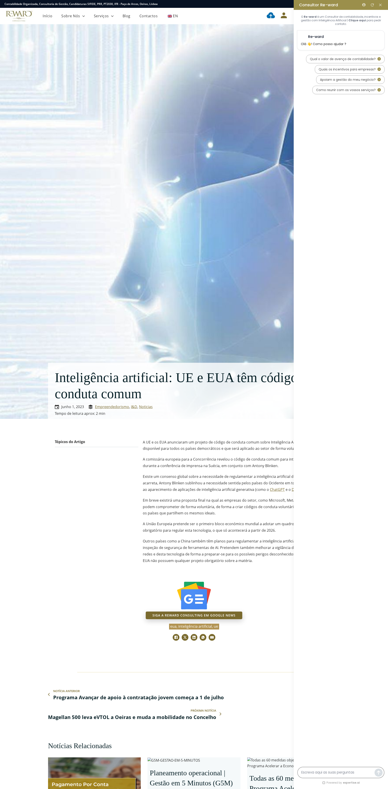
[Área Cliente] (283, 16)
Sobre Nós (70, 15)
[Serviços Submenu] (112, 16)
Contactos (148, 15)
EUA (173, 626)
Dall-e (296, 489)
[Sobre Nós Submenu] (83, 16)
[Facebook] (176, 637)
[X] (185, 637)
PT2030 (108, 4)
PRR (99, 4)
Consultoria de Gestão (53, 4)
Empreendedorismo (112, 406)
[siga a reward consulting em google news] (194, 595)
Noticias (146, 406)
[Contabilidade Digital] (270, 16)
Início (47, 15)
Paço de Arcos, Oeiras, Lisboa (139, 4)
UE (216, 626)
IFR (116, 4)
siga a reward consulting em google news (194, 615)
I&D (134, 406)
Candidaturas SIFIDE (82, 4)
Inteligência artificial (195, 626)
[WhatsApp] (203, 637)
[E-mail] (212, 637)
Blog (126, 15)
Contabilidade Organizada (21, 4)
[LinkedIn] (194, 637)
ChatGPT (277, 489)
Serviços (101, 15)
